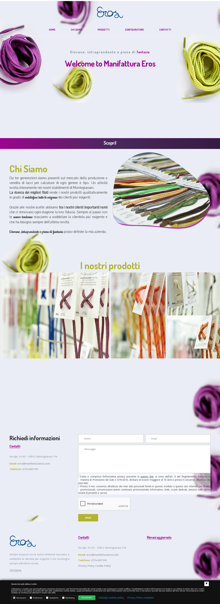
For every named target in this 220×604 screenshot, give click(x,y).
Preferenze (37, 598)
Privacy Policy (86, 565)
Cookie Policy (103, 565)
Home (52, 29)
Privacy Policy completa (140, 597)
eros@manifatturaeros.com (34, 463)
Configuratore (134, 29)
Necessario (21, 598)
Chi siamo (76, 29)
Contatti (165, 29)
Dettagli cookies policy (111, 597)
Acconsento (87, 597)
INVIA (88, 517)
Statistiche (53, 598)
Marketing (70, 598)
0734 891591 (99, 560)
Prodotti (103, 29)
